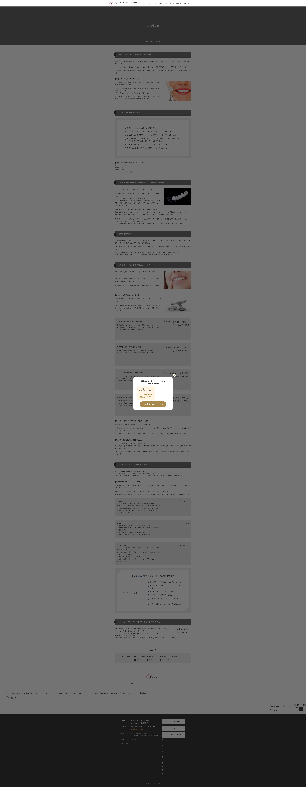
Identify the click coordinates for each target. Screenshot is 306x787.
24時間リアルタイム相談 (152, 404)
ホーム (150, 3)
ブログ (195, 3)
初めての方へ (170, 3)
